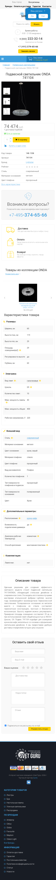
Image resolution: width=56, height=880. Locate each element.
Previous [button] (8, 298)
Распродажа (12, 810)
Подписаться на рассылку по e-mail (24, 726)
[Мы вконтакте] (28, 784)
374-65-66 (28, 46)
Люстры (10, 795)
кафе (35, 518)
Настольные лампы (15, 803)
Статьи (10, 868)
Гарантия (37, 6)
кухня (29, 518)
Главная (6, 65)
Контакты (46, 6)
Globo (9, 828)
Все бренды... (9, 843)
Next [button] (49, 296)
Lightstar (30, 162)
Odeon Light (11, 839)
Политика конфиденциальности (20, 864)
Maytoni (10, 835)
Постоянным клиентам (16, 860)
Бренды (8, 6)
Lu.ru (35, 778)
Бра (8, 799)
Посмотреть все (12, 274)
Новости (10, 872)
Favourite (10, 831)
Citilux (9, 824)
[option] (7, 91)
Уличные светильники (16, 807)
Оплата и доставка (22, 6)
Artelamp (10, 820)
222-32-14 (31, 39)
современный (33, 438)
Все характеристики (10, 184)
